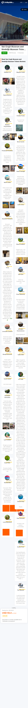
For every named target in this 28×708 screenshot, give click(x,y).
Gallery (25, 9)
